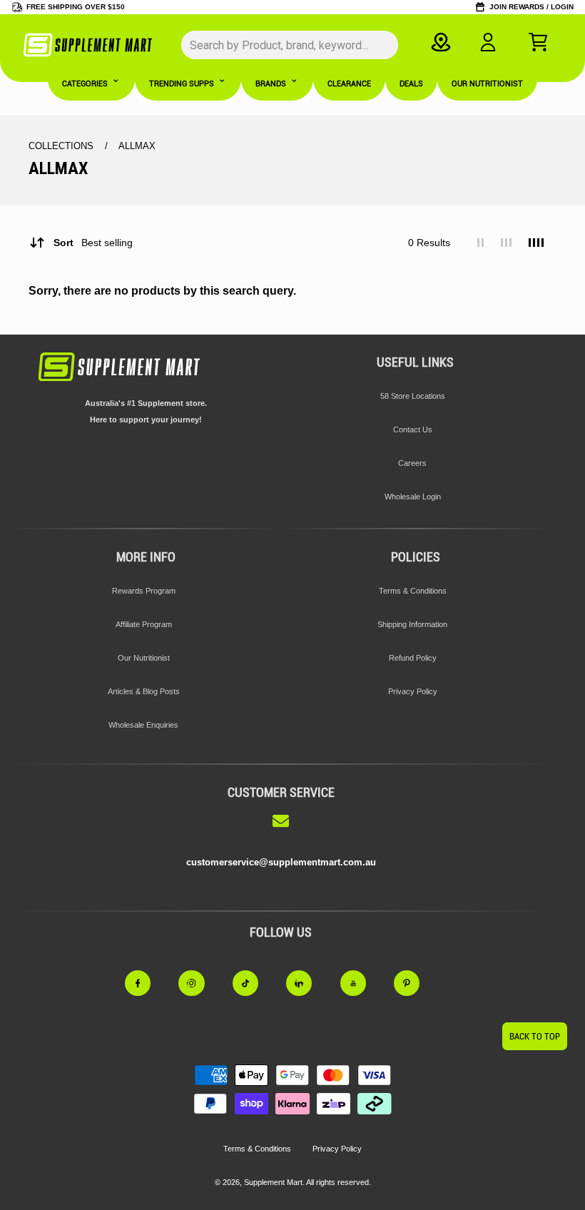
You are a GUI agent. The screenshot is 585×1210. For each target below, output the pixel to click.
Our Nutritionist (144, 658)
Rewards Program (144, 590)
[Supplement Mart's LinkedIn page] (307, 983)
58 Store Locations (412, 396)
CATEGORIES (85, 83)
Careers (412, 463)
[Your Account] (488, 42)
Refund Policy (413, 658)
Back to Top (534, 1036)
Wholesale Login (413, 496)
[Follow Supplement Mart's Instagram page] (199, 983)
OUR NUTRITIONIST (487, 83)
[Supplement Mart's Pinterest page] (415, 983)
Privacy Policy (412, 691)
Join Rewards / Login (531, 7)
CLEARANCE (349, 83)
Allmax (137, 146)
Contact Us (412, 429)
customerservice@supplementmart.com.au (281, 862)
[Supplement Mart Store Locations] (441, 42)
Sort (93, 242)
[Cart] (537, 42)
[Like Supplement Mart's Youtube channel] (361, 983)
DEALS (411, 83)
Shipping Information (412, 624)
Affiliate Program (144, 624)
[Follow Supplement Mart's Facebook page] (146, 983)
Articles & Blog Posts (144, 691)
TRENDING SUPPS (181, 83)
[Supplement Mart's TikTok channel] (254, 983)
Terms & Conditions (413, 590)
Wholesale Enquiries (143, 725)
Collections (62, 146)
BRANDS (270, 83)
